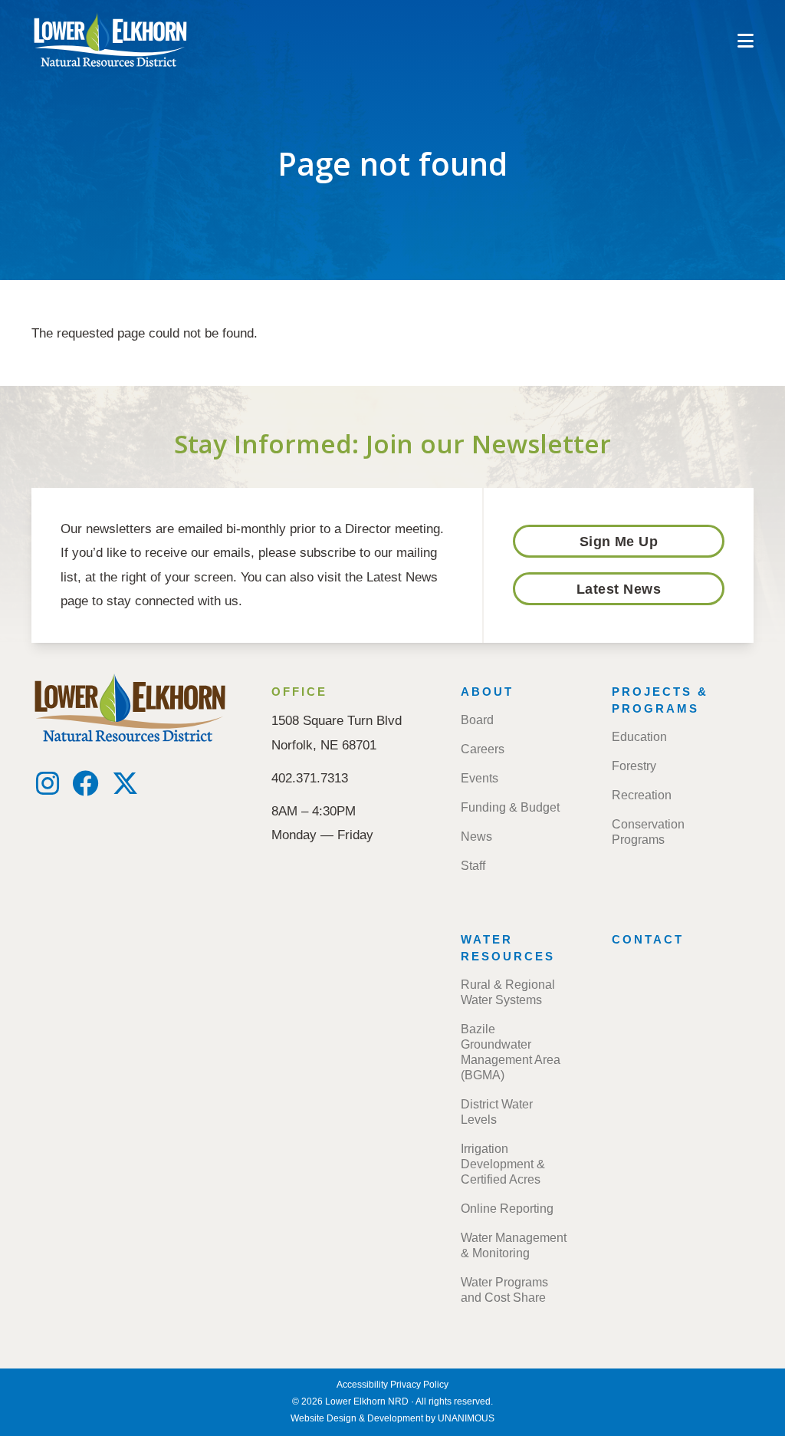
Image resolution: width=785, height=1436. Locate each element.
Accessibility (362, 1384)
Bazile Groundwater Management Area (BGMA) (510, 1052)
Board (477, 719)
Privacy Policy (419, 1384)
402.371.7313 (309, 778)
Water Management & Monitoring (514, 1245)
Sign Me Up (619, 541)
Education (639, 736)
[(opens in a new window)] (47, 788)
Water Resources (508, 948)
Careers (482, 749)
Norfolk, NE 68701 (323, 745)
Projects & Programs (660, 700)
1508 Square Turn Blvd (336, 720)
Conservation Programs (648, 832)
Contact (648, 939)
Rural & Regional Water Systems (508, 992)
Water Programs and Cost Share (504, 1290)
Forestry (634, 765)
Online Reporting (507, 1208)
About (487, 691)
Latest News (618, 589)
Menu (745, 40)
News (476, 836)
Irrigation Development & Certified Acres (503, 1164)
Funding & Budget (510, 807)
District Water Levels (497, 1112)
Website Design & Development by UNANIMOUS (392, 1418)
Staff (473, 865)
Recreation (642, 795)
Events (479, 778)
